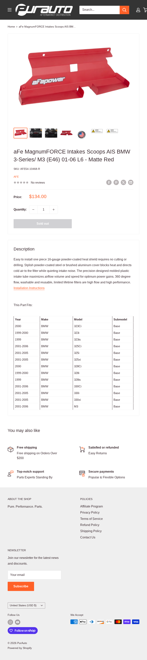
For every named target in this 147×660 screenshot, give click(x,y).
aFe (16, 176)
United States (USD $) (23, 605)
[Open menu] (9, 9)
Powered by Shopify (20, 647)
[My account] (138, 10)
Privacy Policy (90, 512)
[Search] (124, 10)
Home (11, 26)
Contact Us (87, 537)
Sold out (43, 223)
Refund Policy (89, 525)
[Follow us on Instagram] (10, 622)
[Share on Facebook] (109, 182)
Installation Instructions (29, 288)
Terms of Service (91, 518)
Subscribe (20, 586)
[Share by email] (130, 182)
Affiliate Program (91, 506)
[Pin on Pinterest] (116, 182)
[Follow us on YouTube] (17, 622)
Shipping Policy (91, 531)
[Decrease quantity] (33, 210)
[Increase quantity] (54, 210)
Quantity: (20, 209)
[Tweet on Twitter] (123, 182)
